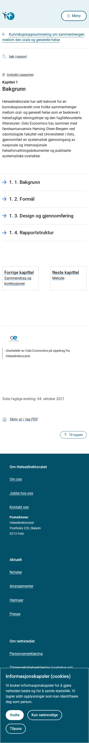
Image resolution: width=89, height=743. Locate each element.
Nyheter (16, 572)
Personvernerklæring (26, 654)
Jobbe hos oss (21, 493)
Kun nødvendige (44, 715)
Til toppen (76, 435)
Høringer (16, 600)
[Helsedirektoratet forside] (7, 16)
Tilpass (16, 728)
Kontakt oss (19, 507)
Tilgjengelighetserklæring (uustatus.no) (41, 667)
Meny (76, 16)
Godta (15, 715)
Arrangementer (21, 586)
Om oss (16, 479)
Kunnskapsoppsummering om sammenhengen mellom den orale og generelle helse (43, 37)
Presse (15, 614)
